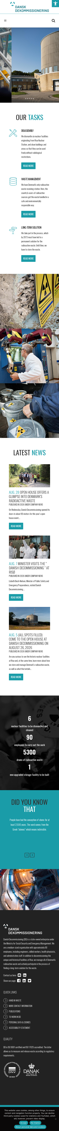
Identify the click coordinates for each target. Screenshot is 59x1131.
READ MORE (28, 165)
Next (32, 855)
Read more (16, 526)
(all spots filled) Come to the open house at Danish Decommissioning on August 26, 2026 (28, 641)
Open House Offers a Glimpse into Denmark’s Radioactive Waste (29, 496)
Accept (23, 1123)
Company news (36, 504)
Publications (14, 1011)
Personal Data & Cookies (19, 1022)
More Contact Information (20, 1006)
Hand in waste (15, 1000)
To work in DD (15, 1016)
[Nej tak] (55, 1119)
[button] (55, 3)
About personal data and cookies (30, 1127)
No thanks (35, 1123)
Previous (27, 855)
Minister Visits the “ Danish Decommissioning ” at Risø (29, 568)
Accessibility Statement (19, 1027)
